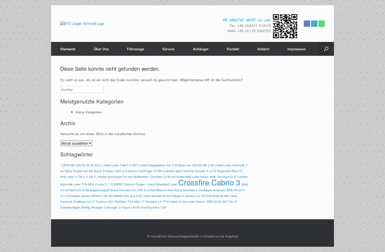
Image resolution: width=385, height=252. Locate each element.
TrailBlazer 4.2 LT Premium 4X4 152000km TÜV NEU (106, 202)
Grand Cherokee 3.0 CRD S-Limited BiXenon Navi (141, 190)
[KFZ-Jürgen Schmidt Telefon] (321, 23)
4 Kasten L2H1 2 (113, 171)
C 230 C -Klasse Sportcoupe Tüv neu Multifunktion (117, 177)
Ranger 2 (178, 196)
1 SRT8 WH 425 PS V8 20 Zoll (79, 165)
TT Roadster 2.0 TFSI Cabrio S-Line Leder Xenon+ (173, 202)
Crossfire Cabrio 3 (209, 182)
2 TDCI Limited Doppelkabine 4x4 (150, 165)
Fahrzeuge (135, 48)
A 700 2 (80, 177)
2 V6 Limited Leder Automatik (226, 165)
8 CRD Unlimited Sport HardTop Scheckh (179, 171)
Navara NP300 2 (91, 196)
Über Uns (101, 48)
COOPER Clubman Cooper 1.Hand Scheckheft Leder (144, 184)
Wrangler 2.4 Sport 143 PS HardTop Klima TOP (136, 207)
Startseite (67, 48)
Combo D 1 (102, 184)
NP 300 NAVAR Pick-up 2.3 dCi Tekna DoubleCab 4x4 (137, 196)
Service (168, 48)
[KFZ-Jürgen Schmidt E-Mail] (314, 23)
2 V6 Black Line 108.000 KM (189, 165)
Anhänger (200, 48)
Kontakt (233, 48)
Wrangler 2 (98, 207)
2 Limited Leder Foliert (114, 165)
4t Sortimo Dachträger (139, 171)
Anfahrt (263, 48)
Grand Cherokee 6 (185, 190)
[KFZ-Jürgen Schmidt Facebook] (307, 23)
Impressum (297, 48)
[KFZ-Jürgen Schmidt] (82, 23)
